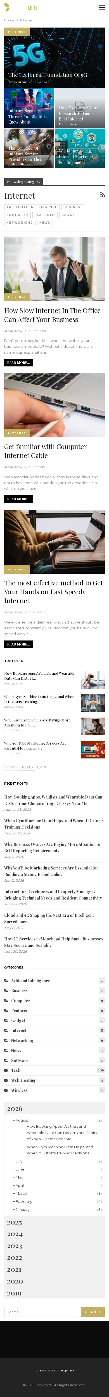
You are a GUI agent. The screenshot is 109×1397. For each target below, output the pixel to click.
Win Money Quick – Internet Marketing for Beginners (76, 156)
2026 (15, 1108)
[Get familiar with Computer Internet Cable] (54, 405)
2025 (14, 1221)
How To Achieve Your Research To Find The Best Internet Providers (79, 116)
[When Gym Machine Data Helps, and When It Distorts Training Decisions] (93, 703)
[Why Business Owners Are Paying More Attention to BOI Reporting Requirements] (93, 726)
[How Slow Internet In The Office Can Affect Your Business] (54, 269)
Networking (19, 223)
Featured (45, 215)
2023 (14, 1245)
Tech (15, 1070)
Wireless (19, 1090)
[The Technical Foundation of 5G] (54, 57)
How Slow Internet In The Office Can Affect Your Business (52, 315)
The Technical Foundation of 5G (47, 74)
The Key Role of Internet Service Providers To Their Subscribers (25, 156)
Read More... (18, 362)
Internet (17, 31)
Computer (17, 215)
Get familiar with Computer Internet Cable (45, 451)
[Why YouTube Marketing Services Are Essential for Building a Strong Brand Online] (93, 749)
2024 (15, 1233)
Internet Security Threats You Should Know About (26, 116)
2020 (15, 1280)
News (45, 223)
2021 (14, 1268)
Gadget (69, 215)
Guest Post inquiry (55, 1370)
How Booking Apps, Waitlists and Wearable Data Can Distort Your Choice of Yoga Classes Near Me (63, 1132)
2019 (14, 1292)
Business (73, 207)
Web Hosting (23, 1080)
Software (20, 1060)
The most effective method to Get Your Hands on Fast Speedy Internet (53, 591)
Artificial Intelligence (31, 207)
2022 (14, 1257)
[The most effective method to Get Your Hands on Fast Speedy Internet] (54, 542)
